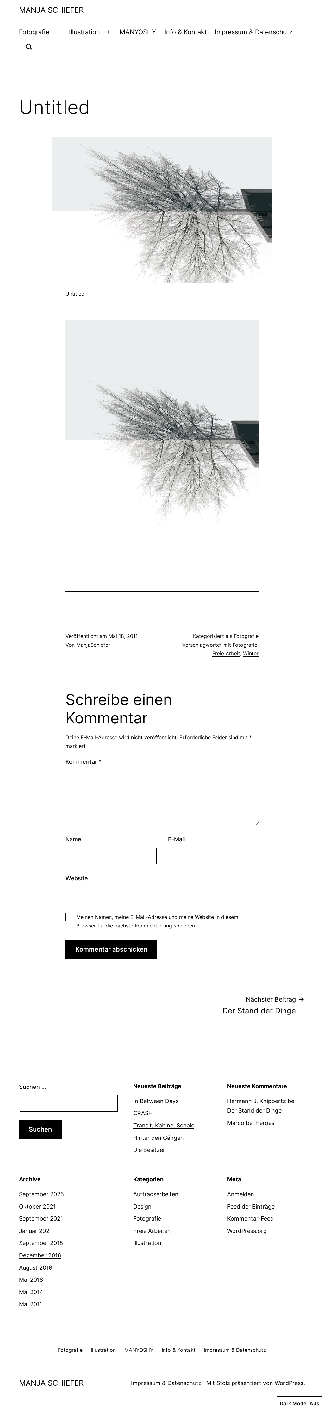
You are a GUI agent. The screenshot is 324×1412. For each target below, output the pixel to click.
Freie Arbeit (226, 653)
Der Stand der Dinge (254, 1110)
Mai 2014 (31, 1292)
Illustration (84, 32)
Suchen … (32, 1086)
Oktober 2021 (37, 1206)
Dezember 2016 (40, 1255)
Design (142, 1206)
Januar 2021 (35, 1231)
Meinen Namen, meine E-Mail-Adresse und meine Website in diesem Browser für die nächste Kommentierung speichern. (157, 921)
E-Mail (176, 839)
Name (73, 839)
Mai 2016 (31, 1279)
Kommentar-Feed (250, 1218)
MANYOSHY (138, 32)
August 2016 (35, 1267)
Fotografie (34, 32)
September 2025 (41, 1194)
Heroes (264, 1123)
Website (76, 878)
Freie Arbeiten (152, 1231)
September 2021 (41, 1218)
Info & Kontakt (186, 32)
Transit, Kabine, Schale (163, 1125)
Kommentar (83, 761)
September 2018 (41, 1243)
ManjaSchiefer (93, 645)
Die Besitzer (149, 1149)
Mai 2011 (30, 1304)
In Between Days (155, 1101)
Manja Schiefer (51, 10)
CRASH (143, 1113)
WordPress (289, 1383)
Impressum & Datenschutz (254, 32)
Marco (235, 1123)
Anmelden (240, 1194)
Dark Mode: (294, 1403)
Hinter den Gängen (158, 1137)
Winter (251, 653)
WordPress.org (247, 1231)
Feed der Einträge (251, 1206)
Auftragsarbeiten (155, 1194)
